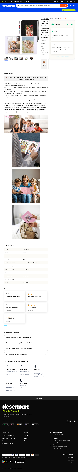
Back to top (38, 397)
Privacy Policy (69, 457)
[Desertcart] (8, 6)
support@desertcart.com (59, 441)
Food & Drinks (22, 10)
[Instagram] (66, 421)
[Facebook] (73, 421)
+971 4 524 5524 (56, 447)
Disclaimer (70, 459)
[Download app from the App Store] (19, 461)
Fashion (31, 10)
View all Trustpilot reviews (60, 56)
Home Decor (13, 10)
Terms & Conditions (67, 454)
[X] (69, 421)
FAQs (72, 462)
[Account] (69, 5)
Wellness (4, 10)
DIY (36, 10)
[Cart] (73, 5)
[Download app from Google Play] (7, 461)
